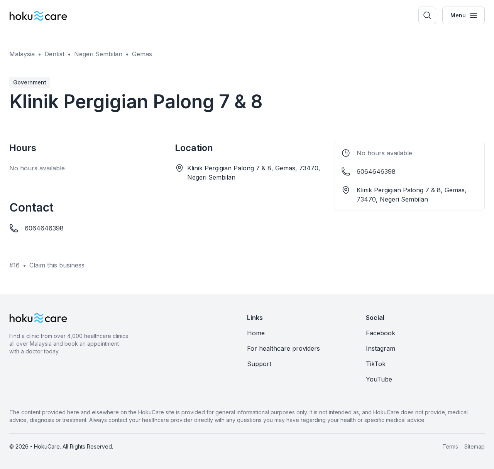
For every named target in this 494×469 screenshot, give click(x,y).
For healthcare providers (283, 348)
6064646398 (44, 228)
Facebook (380, 333)
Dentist (54, 54)
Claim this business (57, 265)
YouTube (379, 379)
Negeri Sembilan (98, 54)
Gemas (142, 54)
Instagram (380, 348)
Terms (450, 446)
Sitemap (474, 446)
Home (256, 333)
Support (259, 364)
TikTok (376, 364)
